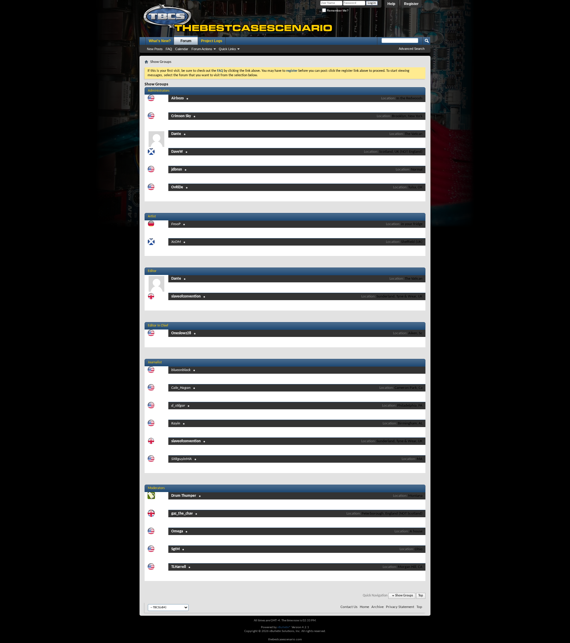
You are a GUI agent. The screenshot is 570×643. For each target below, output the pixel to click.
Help (391, 4)
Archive (377, 607)
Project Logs (211, 41)
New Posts (155, 49)
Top (420, 595)
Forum (185, 41)
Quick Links (227, 49)
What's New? (160, 41)
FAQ (169, 49)
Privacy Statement (400, 607)
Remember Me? (337, 10)
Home (364, 607)
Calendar (181, 49)
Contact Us (349, 607)
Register (411, 4)
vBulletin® (284, 627)
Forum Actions (201, 49)
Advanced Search (412, 48)
